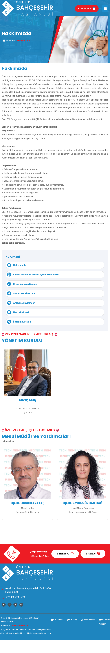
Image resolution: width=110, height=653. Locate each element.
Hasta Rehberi (21, 312)
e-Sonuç (73, 620)
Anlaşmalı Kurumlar (24, 303)
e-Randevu (58, 620)
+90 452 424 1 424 (15, 597)
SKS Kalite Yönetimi (24, 293)
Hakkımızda (19, 265)
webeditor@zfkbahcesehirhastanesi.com (33, 633)
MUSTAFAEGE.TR (20, 625)
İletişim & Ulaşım (22, 322)
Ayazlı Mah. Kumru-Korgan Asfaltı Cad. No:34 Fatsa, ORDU (28, 590)
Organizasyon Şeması (25, 284)
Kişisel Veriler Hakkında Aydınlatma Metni (36, 274)
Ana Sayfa (10, 40)
